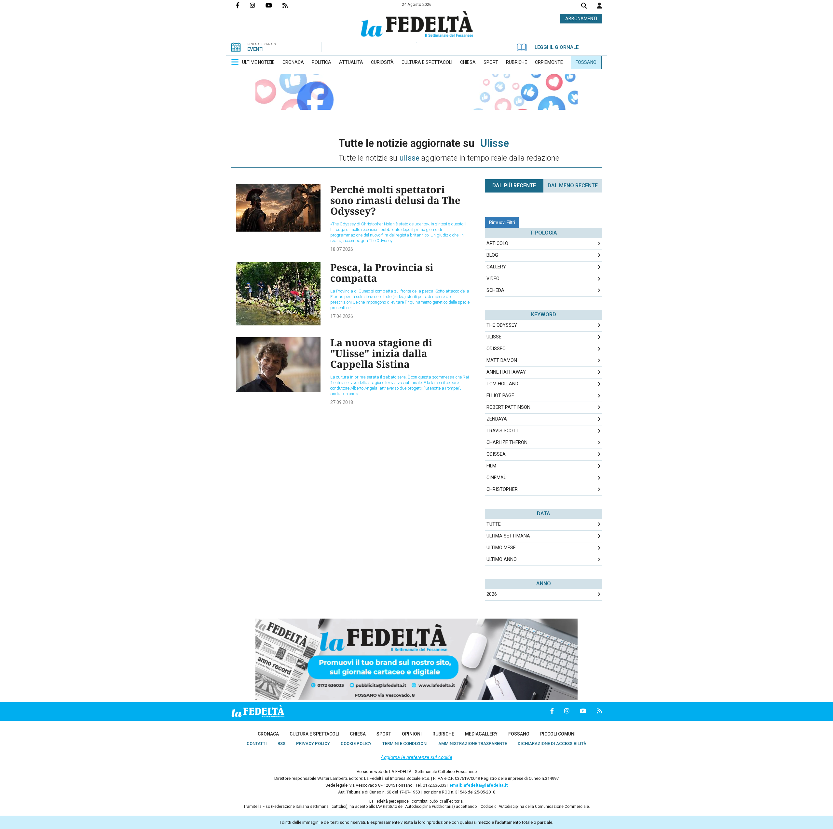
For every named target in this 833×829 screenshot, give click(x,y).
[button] (599, 5)
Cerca (584, 6)
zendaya (496, 419)
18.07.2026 (341, 249)
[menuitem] (258, 62)
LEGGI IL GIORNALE (557, 47)
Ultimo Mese (501, 547)
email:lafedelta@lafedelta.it (478, 785)
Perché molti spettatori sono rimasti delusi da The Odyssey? (395, 200)
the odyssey (501, 325)
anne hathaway (506, 372)
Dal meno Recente (573, 185)
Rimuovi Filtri (502, 222)
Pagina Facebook (243, 5)
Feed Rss (290, 5)
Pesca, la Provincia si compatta (381, 273)
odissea (496, 454)
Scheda (495, 290)
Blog (492, 255)
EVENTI (255, 49)
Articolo (497, 243)
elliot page (500, 395)
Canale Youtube (274, 5)
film (491, 466)
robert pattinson (508, 407)
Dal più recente (514, 185)
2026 (491, 594)
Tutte (493, 524)
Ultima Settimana (508, 536)
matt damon (501, 360)
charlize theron (506, 442)
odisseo (496, 348)
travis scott (502, 431)
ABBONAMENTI (581, 18)
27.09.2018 (341, 402)
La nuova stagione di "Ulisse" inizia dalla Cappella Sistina (381, 353)
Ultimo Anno (501, 559)
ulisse (493, 337)
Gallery (496, 267)
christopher (502, 489)
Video (492, 278)
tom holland (502, 384)
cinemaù (496, 477)
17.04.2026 (341, 316)
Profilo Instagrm (258, 5)
